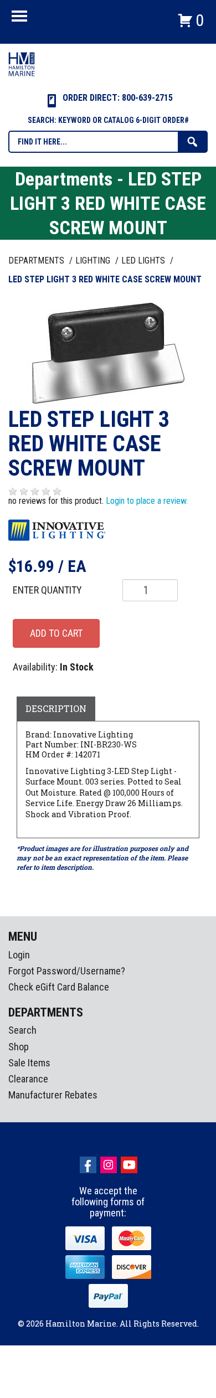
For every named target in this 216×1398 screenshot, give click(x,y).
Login (19, 955)
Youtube (129, 1165)
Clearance (28, 1079)
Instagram (108, 1165)
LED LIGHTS (144, 260)
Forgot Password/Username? (66, 971)
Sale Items (29, 1063)
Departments (37, 260)
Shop (18, 1047)
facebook (88, 1165)
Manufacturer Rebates (52, 1095)
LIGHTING (93, 260)
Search (22, 1030)
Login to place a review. (147, 501)
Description (55, 708)
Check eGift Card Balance (58, 987)
